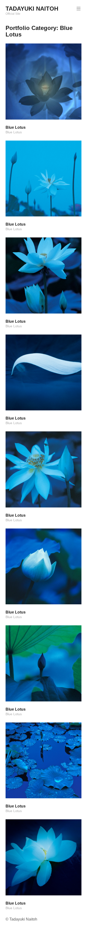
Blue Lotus (14, 132)
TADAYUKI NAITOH (32, 8)
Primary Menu (78, 9)
